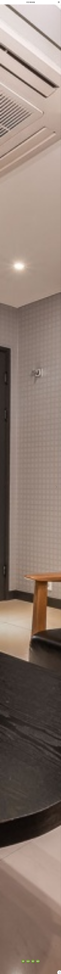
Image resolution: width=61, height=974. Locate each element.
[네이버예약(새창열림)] (33, 961)
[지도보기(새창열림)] (38, 961)
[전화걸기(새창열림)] (23, 961)
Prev (5, 487)
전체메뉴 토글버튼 (59, 2)
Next (56, 487)
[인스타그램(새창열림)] (28, 961)
